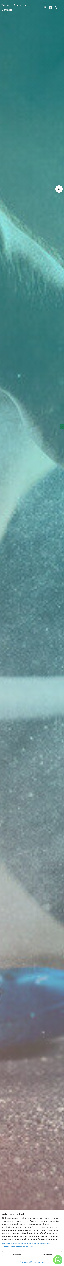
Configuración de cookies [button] (32, 1262)
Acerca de (20, 5)
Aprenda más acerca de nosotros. (18, 1246)
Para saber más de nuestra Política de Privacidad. (26, 1243)
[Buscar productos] (59, 189)
